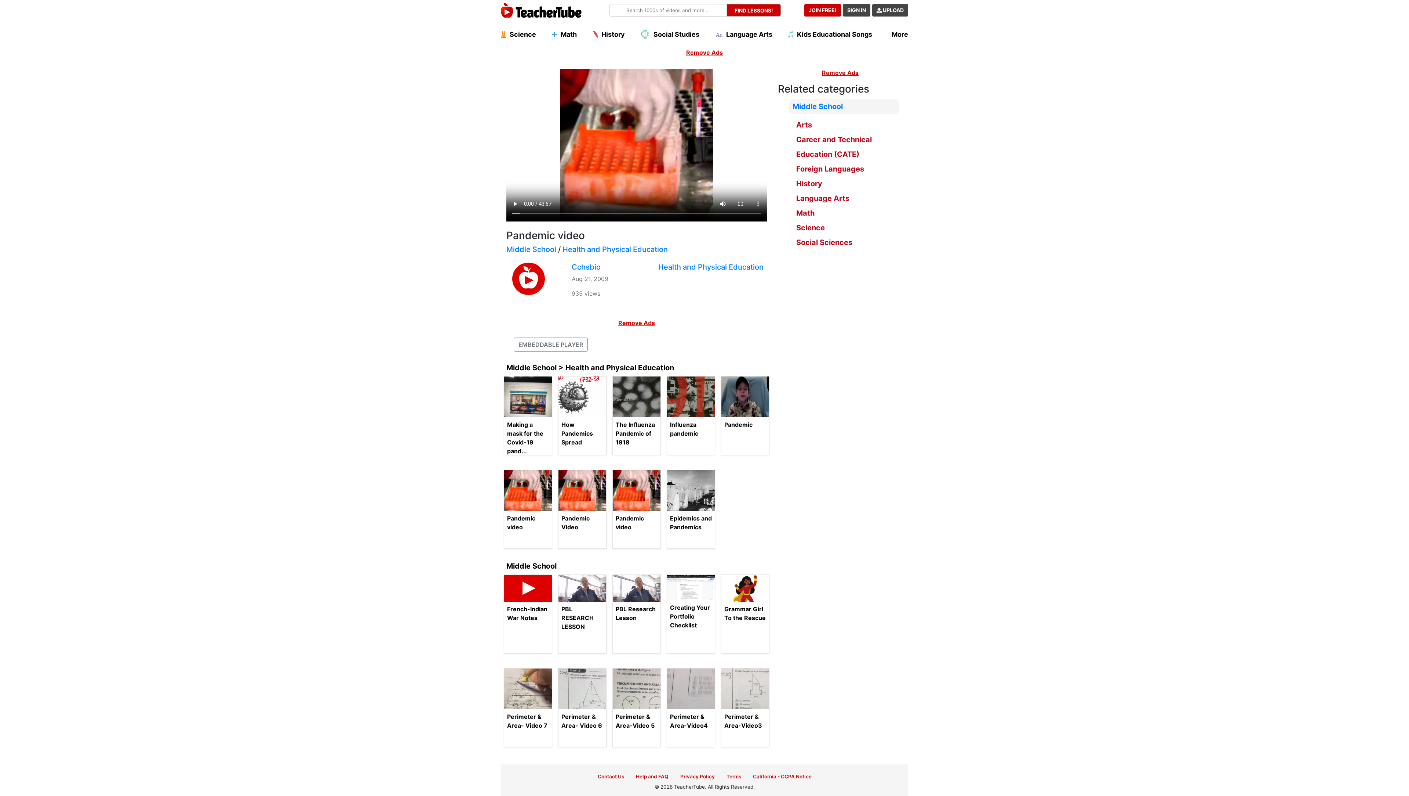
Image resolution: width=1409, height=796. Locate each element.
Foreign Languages (830, 169)
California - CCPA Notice (782, 776)
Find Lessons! (754, 10)
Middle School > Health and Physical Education (590, 367)
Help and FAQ (652, 776)
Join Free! (823, 10)
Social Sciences (824, 242)
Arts (804, 124)
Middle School (531, 249)
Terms (734, 776)
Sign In (856, 10)
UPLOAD (893, 10)
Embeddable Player (550, 344)
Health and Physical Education (615, 249)
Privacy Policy (697, 776)
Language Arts (822, 198)
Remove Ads (704, 52)
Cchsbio (586, 267)
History (809, 183)
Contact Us (611, 776)
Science (810, 227)
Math (805, 213)
